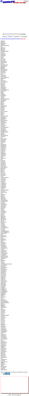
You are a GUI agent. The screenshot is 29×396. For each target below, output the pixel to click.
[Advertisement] (14, 18)
